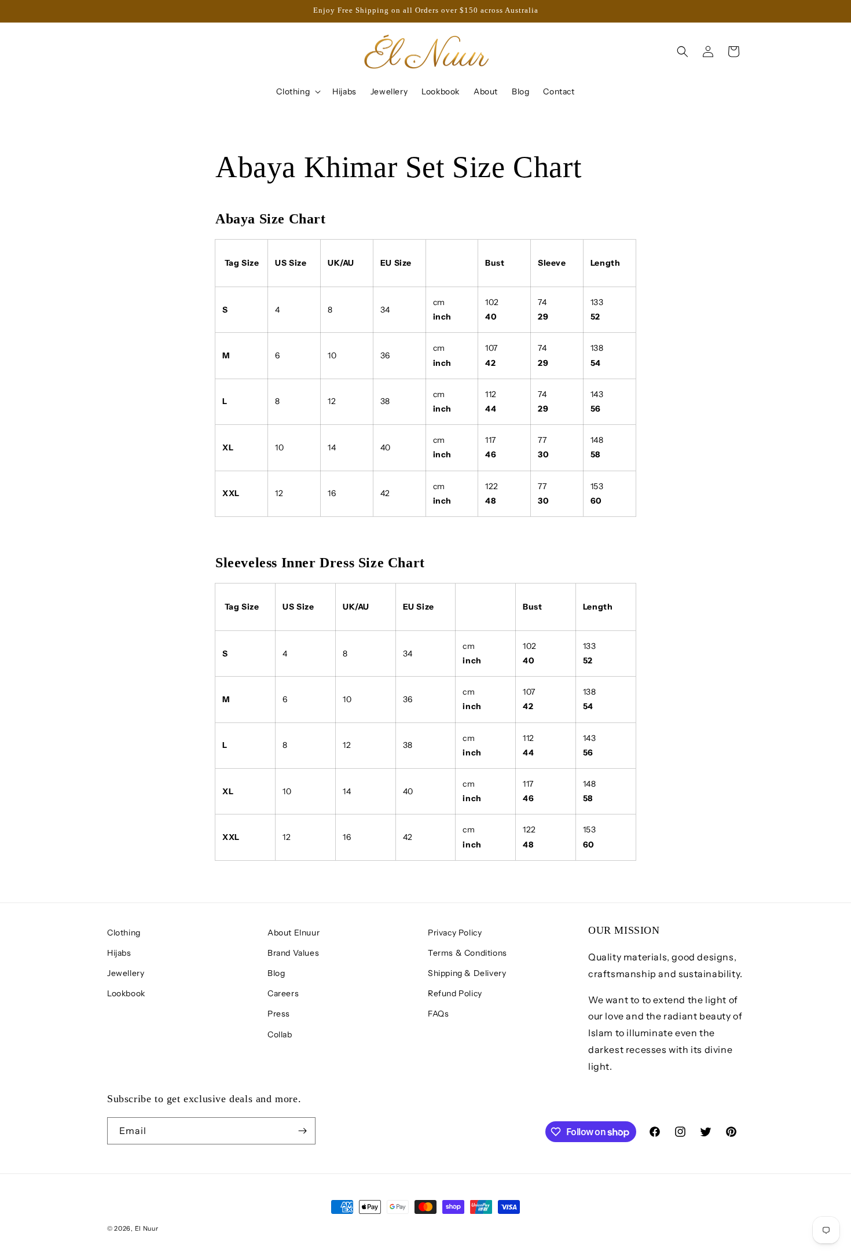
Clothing (124, 932)
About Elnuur (293, 932)
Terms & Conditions (467, 953)
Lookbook (126, 993)
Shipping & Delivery (467, 973)
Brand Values (293, 953)
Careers (283, 993)
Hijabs (119, 953)
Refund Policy (455, 993)
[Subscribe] (302, 1130)
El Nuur (147, 1228)
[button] (297, 91)
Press (278, 1013)
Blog (276, 973)
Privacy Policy (455, 932)
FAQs (438, 1013)
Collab (279, 1034)
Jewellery (125, 973)
